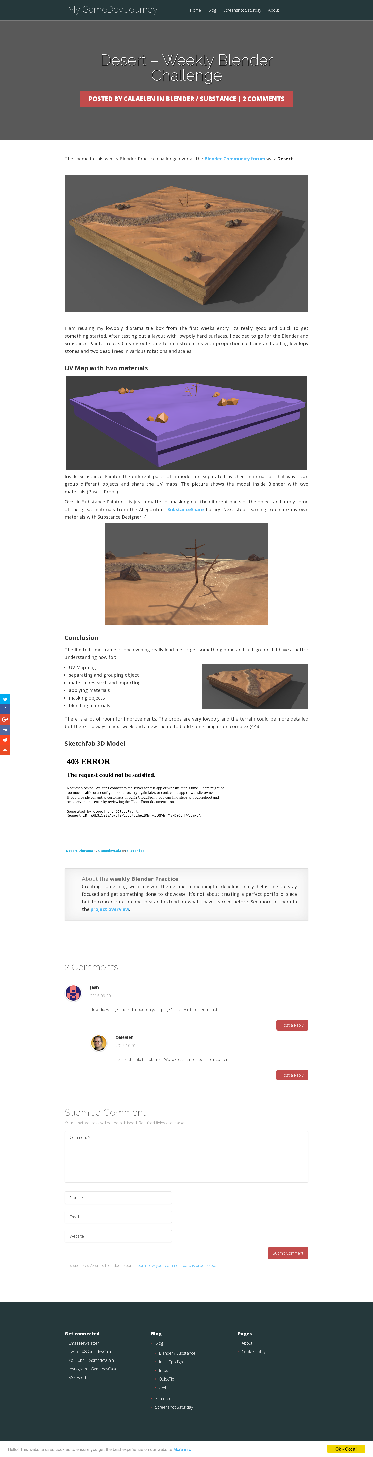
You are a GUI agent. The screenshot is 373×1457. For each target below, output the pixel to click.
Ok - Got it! (346, 1449)
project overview (110, 909)
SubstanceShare (185, 509)
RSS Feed (77, 1377)
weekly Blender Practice (144, 878)
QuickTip (166, 1379)
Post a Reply (292, 1025)
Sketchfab (136, 850)
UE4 (162, 1387)
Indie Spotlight (171, 1362)
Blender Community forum (234, 159)
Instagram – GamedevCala (92, 1369)
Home (195, 10)
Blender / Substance (177, 1353)
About (273, 10)
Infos (163, 1370)
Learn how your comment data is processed (175, 1265)
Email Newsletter (84, 1343)
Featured (163, 1398)
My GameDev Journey (113, 9)
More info (182, 1449)
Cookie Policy (253, 1351)
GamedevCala (109, 850)
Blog (212, 10)
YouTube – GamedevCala (91, 1360)
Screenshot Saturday (242, 10)
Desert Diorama (79, 850)
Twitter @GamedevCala (90, 1351)
